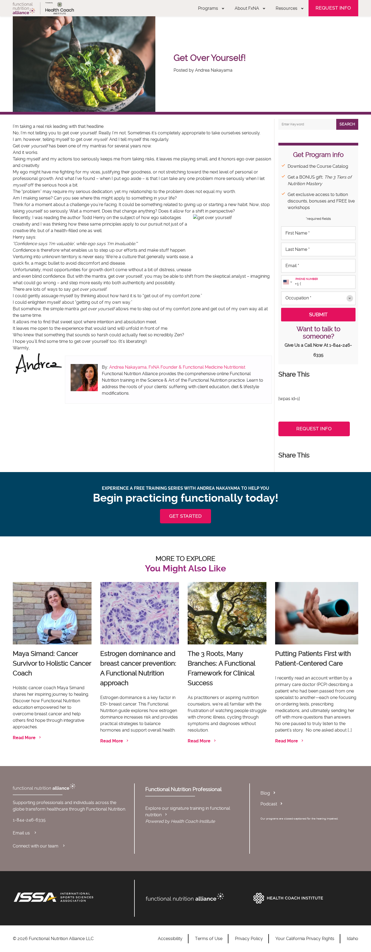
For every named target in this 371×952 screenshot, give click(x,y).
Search (347, 124)
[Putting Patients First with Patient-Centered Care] (316, 613)
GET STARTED (185, 516)
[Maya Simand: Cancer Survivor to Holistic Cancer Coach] (52, 613)
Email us (22, 833)
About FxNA (247, 8)
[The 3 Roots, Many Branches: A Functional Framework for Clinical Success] (227, 613)
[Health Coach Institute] (304, 898)
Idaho (352, 938)
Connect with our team (36, 846)
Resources (286, 8)
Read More (24, 737)
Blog (265, 793)
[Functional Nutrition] (197, 897)
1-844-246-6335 (29, 820)
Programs (208, 8)
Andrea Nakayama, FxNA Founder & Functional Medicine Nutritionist (177, 367)
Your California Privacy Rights (304, 938)
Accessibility (170, 938)
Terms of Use (208, 938)
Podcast (268, 803)
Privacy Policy (249, 938)
